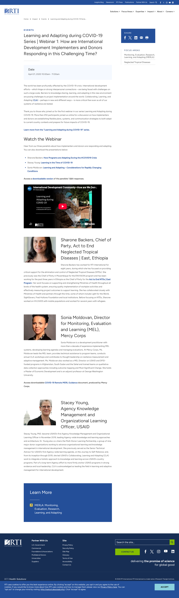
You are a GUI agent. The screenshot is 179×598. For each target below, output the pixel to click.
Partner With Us (141, 2)
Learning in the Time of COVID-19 (57, 162)
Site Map (65, 551)
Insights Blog (99, 2)
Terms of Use (67, 558)
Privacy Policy (67, 545)
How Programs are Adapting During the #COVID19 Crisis (70, 157)
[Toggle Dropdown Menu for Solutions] (119, 11)
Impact (35, 19)
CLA (35, 100)
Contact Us (66, 565)
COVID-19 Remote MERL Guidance (61, 382)
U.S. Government (38, 545)
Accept (167, 587)
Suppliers (35, 561)
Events (44, 19)
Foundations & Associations (42, 551)
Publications (129, 2)
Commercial (36, 548)
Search (152, 2)
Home (26, 19)
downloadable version (43, 178)
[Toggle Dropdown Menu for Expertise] (145, 11)
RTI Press (119, 2)
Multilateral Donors (39, 555)
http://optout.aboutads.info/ (53, 589)
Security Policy (68, 548)
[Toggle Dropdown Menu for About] (163, 11)
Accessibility (67, 561)
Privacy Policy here (109, 587)
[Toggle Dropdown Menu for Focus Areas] (133, 11)
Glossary (65, 555)
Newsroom (110, 2)
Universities (36, 558)
